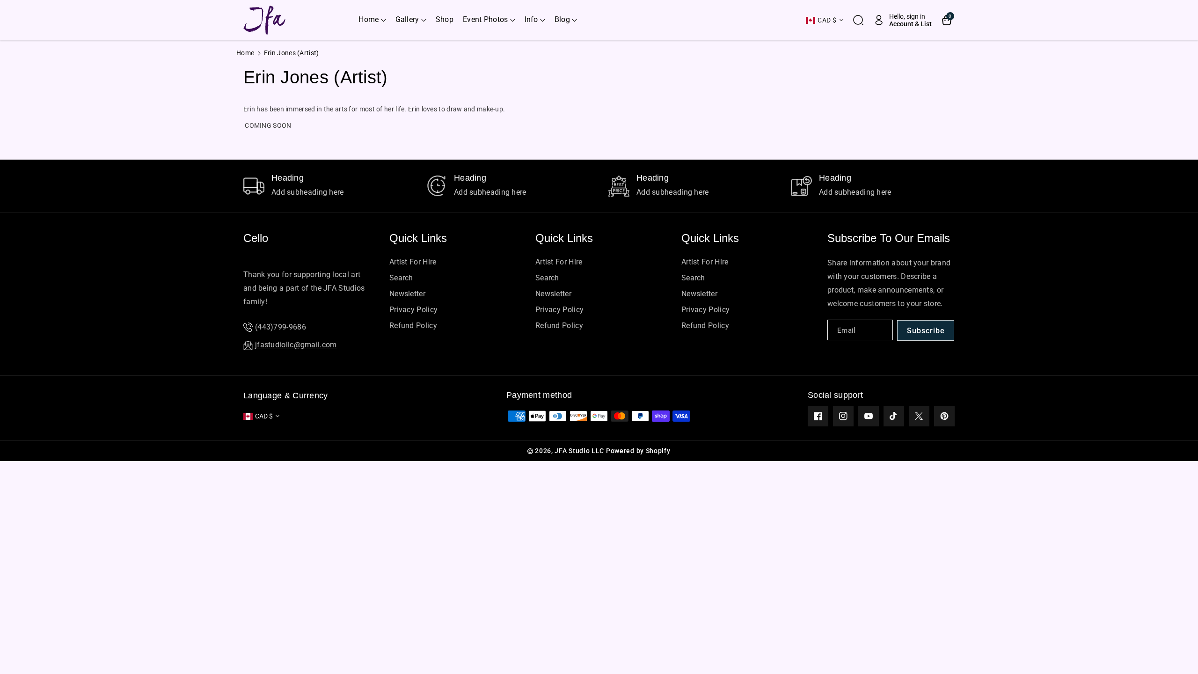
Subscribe (926, 330)
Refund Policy (413, 325)
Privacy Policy (413, 309)
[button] (372, 20)
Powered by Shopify (638, 450)
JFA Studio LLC (579, 450)
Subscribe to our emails (888, 238)
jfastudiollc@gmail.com (296, 344)
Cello (255, 238)
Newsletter (407, 293)
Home (245, 53)
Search (401, 277)
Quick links (418, 238)
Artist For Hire (413, 261)
